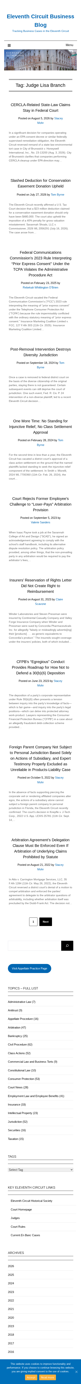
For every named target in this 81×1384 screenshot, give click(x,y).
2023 (11, 1292)
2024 (11, 1283)
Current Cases (25, 1235)
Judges (15, 1218)
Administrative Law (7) (21, 1001)
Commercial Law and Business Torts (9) (32, 1061)
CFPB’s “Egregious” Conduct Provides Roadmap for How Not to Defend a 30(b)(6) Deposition (40, 667)
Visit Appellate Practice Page (29, 968)
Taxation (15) (16, 1138)
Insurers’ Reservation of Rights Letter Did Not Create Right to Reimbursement (40, 586)
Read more (47, 1377)
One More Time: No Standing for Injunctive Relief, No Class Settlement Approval (40, 426)
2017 (11, 1343)
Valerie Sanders (40, 522)
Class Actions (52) (19, 1053)
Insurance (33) (17, 1104)
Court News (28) (18, 1087)
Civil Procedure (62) (20, 1044)
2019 (11, 1326)
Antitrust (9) (15, 1010)
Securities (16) (17, 1130)
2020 (11, 1317)
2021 (11, 1309)
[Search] (67, 946)
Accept (31, 1377)
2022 (11, 1300)
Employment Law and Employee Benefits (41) (36, 1096)
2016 (11, 1351)
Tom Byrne (57, 194)
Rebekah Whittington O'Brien (40, 287)
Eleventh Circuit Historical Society (31, 1200)
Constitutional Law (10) (22, 1070)
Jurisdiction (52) (18, 1121)
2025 (11, 1274)
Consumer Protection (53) (24, 1078)
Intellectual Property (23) (23, 1113)
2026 (11, 1266)
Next (46, 921)
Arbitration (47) (17, 1027)
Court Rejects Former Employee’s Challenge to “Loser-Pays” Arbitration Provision (40, 504)
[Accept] (76, 1372)
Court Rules (18, 1226)
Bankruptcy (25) (18, 1036)
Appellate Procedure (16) (23, 1018)
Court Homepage (21, 1209)
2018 (11, 1334)
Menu (69, 45)
